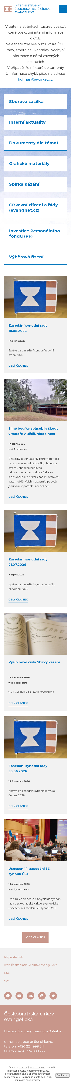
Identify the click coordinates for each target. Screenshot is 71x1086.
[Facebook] (8, 996)
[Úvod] (8, 9)
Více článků (35, 937)
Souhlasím (62, 1075)
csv (6, 980)
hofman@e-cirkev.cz (35, 79)
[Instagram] (42, 996)
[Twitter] (53, 996)
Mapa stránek (13, 957)
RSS (7, 972)
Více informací (33, 1080)
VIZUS (23, 1067)
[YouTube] (19, 996)
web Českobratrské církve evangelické (30, 965)
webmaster (37, 1067)
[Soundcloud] (30, 996)
